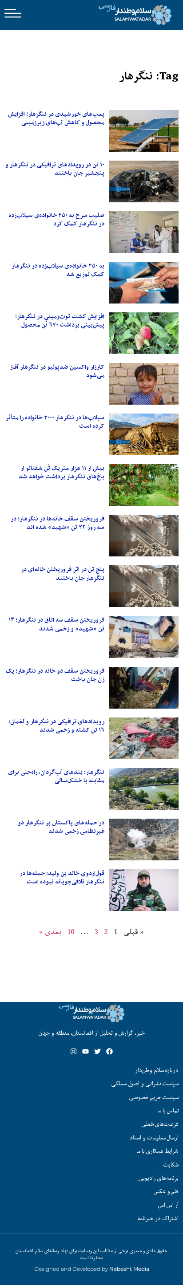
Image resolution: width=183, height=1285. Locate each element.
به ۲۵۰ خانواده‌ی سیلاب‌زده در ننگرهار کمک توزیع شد (58, 270)
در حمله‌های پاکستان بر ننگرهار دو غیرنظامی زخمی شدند (61, 827)
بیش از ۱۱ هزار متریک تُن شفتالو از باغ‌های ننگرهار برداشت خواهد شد (61, 472)
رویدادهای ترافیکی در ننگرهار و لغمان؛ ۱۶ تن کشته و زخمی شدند (56, 726)
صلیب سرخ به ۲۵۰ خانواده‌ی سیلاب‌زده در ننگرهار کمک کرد (56, 219)
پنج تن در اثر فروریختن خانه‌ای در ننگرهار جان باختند (62, 573)
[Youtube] (86, 1051)
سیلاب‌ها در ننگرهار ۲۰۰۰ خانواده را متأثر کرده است (54, 422)
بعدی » (50, 931)
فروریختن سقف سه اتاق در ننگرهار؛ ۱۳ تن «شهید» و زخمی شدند (56, 624)
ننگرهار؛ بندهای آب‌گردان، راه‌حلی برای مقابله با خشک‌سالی (56, 776)
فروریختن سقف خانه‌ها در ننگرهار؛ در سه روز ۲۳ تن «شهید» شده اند (57, 523)
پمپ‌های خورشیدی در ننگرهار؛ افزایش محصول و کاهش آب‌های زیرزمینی (56, 118)
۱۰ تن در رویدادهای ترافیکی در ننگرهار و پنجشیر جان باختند (54, 169)
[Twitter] (97, 1051)
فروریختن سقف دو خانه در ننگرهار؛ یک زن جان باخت (55, 675)
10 (71, 931)
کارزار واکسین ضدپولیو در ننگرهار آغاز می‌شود (57, 371)
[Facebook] (109, 1051)
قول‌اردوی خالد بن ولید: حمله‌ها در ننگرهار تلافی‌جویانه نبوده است (62, 877)
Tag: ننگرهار (149, 76)
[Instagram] (74, 1051)
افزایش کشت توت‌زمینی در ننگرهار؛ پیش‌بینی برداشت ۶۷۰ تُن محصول (59, 321)
